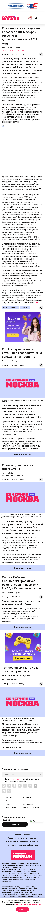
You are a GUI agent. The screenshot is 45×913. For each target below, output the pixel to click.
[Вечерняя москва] (23, 855)
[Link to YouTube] (25, 786)
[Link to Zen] (20, 786)
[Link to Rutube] (4, 791)
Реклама (26, 834)
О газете (17, 834)
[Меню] (41, 18)
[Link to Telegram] (30, 786)
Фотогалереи (11, 807)
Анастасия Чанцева (11, 47)
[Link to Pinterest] (9, 791)
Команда (34, 841)
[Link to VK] (9, 786)
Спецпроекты (28, 804)
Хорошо (22, 909)
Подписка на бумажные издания (22, 838)
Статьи (8, 801)
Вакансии (24, 841)
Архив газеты (27, 801)
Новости (9, 797)
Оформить (15, 824)
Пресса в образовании (31, 807)
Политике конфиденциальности (27, 904)
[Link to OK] (14, 786)
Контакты (11, 845)
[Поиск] (36, 18)
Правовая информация (28, 845)
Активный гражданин (17, 51)
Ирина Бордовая (9, 679)
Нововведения (10, 307)
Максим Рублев (8, 473)
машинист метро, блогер (12, 475)
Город (21, 54)
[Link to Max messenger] (4, 786)
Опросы (25, 307)
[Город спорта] (30, 17)
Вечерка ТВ (27, 797)
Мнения (8, 804)
